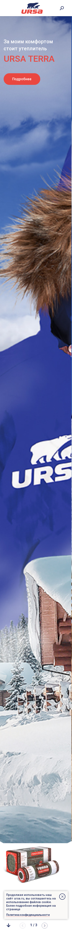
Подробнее (22, 79)
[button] (45, 926)
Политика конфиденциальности (28, 915)
